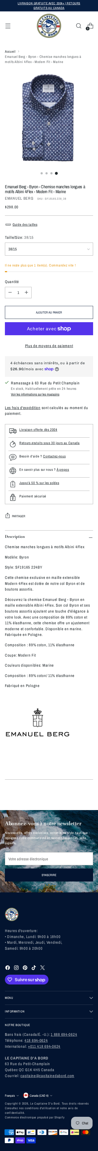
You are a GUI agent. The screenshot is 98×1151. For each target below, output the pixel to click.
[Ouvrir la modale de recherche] (78, 26)
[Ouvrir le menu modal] (7, 26)
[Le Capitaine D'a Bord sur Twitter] (43, 968)
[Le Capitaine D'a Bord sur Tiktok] (34, 968)
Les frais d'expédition (23, 407)
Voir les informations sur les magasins (35, 394)
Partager (18, 516)
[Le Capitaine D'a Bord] (49, 26)
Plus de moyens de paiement (49, 345)
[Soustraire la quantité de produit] (10, 292)
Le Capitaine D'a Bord (45, 1103)
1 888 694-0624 (64, 1034)
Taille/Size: (19, 237)
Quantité (12, 281)
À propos (63, 469)
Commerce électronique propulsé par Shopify (35, 1117)
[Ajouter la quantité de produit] (26, 292)
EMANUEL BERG (19, 198)
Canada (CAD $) (39, 1095)
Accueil (10, 51)
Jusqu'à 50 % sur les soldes (39, 483)
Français (10, 1095)
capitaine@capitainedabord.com (47, 1075)
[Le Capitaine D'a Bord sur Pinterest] (25, 968)
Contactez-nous (54, 456)
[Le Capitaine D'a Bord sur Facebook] (8, 968)
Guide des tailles (25, 224)
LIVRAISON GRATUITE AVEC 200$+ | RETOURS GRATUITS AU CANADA (49, 5)
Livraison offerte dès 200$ (38, 429)
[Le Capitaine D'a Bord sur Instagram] (17, 968)
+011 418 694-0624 (44, 1046)
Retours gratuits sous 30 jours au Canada (49, 443)
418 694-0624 (36, 1040)
